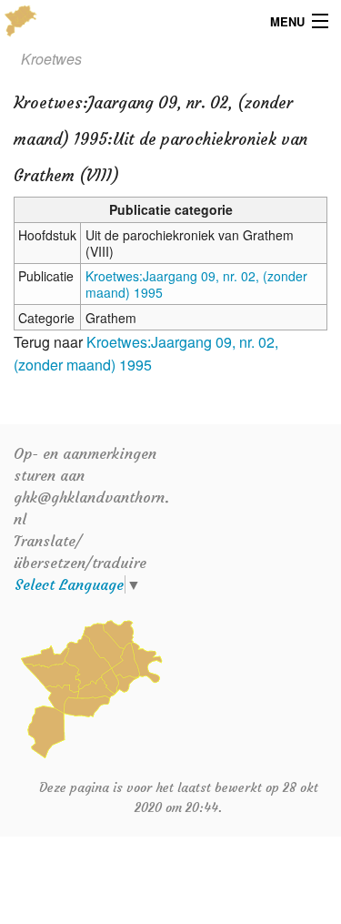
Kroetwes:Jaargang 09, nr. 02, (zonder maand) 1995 (196, 284)
